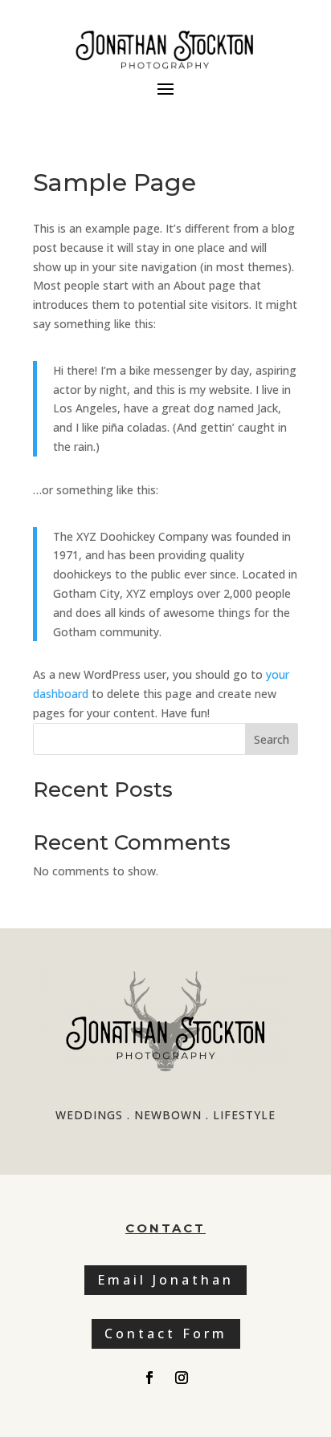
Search (271, 739)
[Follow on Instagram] (181, 1377)
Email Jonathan (165, 1280)
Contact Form (165, 1333)
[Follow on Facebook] (149, 1377)
